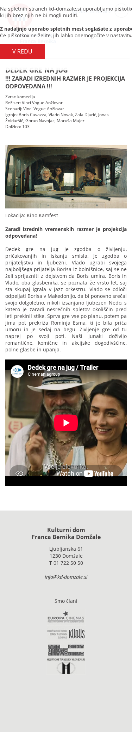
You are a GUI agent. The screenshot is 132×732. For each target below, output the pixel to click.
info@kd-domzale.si (66, 577)
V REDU (22, 51)
